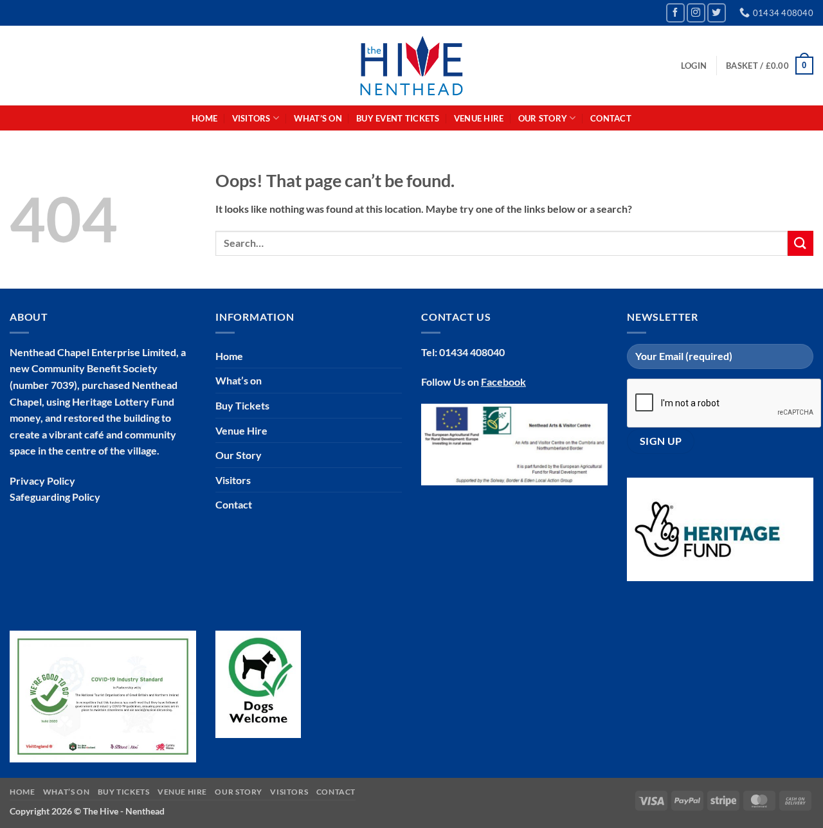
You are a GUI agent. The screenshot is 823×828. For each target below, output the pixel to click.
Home (204, 118)
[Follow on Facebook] (675, 12)
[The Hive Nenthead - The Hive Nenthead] (411, 65)
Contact (610, 118)
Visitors (233, 480)
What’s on (318, 118)
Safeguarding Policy (55, 497)
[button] (694, 65)
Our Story (238, 455)
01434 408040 (472, 352)
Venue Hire (479, 118)
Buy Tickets (242, 405)
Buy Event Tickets (397, 118)
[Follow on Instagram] (696, 12)
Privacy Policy (42, 480)
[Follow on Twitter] (716, 12)
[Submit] (800, 243)
